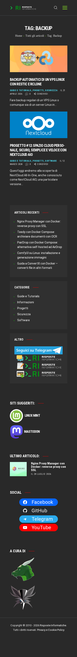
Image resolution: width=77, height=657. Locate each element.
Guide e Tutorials (20, 90)
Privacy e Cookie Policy (50, 629)
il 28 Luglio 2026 (41, 474)
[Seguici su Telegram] (38, 348)
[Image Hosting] (38, 372)
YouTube (41, 527)
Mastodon (32, 431)
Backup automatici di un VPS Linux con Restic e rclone (37, 81)
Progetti (38, 90)
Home (18, 35)
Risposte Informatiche (53, 625)
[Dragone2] (23, 559)
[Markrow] (23, 587)
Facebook (42, 502)
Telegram (42, 519)
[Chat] (38, 356)
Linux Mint (32, 415)
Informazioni (25, 302)
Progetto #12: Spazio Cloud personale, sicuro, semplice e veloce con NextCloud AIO (38, 150)
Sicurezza (51, 90)
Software (51, 161)
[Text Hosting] (38, 364)
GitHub (39, 511)
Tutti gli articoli (34, 35)
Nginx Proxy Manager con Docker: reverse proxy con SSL (48, 467)
